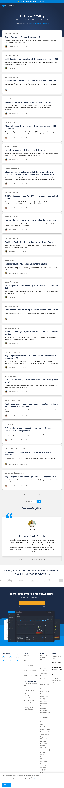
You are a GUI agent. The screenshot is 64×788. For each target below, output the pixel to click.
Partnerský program (29, 690)
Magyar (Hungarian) (43, 737)
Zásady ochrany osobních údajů (44, 660)
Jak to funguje (27, 688)
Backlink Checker (28, 665)
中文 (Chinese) (44, 717)
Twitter (3, 660)
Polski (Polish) (44, 705)
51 (27, 494)
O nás (53, 658)
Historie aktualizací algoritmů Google (29, 708)
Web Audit (26, 663)
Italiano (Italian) (44, 696)
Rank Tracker (27, 655)
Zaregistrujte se (44, 670)
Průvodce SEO (27, 698)
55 (37, 494)
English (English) (44, 684)
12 (41, 559)
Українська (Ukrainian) (43, 766)
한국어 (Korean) (44, 770)
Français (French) (45, 694)
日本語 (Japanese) (45, 699)
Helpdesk (42, 678)
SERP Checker (27, 660)
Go (39, 501)
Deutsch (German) (42, 688)
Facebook (3, 656)
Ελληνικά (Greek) (45, 729)
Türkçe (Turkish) (44, 715)
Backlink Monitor (28, 668)
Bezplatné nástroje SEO (30, 700)
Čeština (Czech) (44, 724)
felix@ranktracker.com (57, 681)
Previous (19, 494)
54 (34, 494)
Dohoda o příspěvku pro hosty (30, 703)
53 (32, 494)
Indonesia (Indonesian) (43, 742)
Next (46, 494)
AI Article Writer (28, 673)
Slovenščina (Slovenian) (43, 762)
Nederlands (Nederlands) (43, 702)
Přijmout (6, 784)
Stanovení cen (44, 673)
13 (44, 559)
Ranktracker (8, 6)
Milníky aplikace (44, 675)
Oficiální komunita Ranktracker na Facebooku (17, 656)
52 (29, 494)
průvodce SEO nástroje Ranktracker (39, 23)
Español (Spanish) (45, 691)
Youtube (10, 656)
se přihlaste (24, 606)
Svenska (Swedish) (45, 712)
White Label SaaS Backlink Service (31, 684)
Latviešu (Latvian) (45, 750)
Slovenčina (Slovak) (43, 757)
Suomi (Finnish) (44, 734)
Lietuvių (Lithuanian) (43, 746)
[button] (61, 5)
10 (36, 559)
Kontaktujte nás (56, 656)
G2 (17, 660)
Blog (25, 693)
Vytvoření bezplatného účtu (32, 603)
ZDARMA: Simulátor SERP (31, 675)
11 (39, 559)
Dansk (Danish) (44, 727)
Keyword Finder (28, 658)
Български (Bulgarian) (43, 721)
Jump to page (26, 501)
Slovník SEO (27, 695)
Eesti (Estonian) (44, 732)
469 (43, 494)
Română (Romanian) (43, 753)
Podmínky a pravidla (43, 656)
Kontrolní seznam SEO (30, 670)
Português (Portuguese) (43, 709)
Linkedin (10, 660)
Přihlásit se (43, 668)
